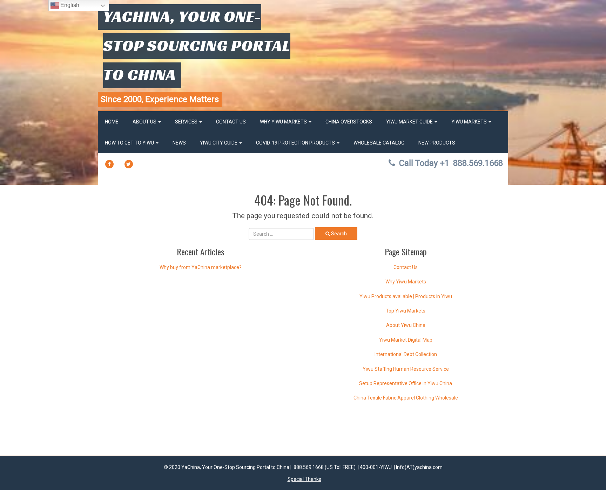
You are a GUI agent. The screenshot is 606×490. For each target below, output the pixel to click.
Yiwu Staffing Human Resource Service (406, 369)
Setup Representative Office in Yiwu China (405, 383)
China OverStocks (348, 122)
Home (112, 122)
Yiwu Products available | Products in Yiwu (405, 296)
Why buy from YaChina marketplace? (201, 267)
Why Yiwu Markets (284, 122)
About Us (145, 122)
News (179, 143)
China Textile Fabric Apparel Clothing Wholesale (406, 398)
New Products (436, 143)
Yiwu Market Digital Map (405, 340)
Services (186, 122)
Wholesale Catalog (379, 143)
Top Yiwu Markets (405, 311)
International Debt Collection (406, 354)
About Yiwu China (405, 325)
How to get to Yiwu (130, 143)
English (69, 5)
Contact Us (231, 122)
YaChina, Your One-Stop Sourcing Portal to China (196, 45)
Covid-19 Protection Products (296, 143)
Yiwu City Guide (219, 143)
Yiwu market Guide (410, 122)
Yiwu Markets (469, 122)
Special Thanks (304, 479)
